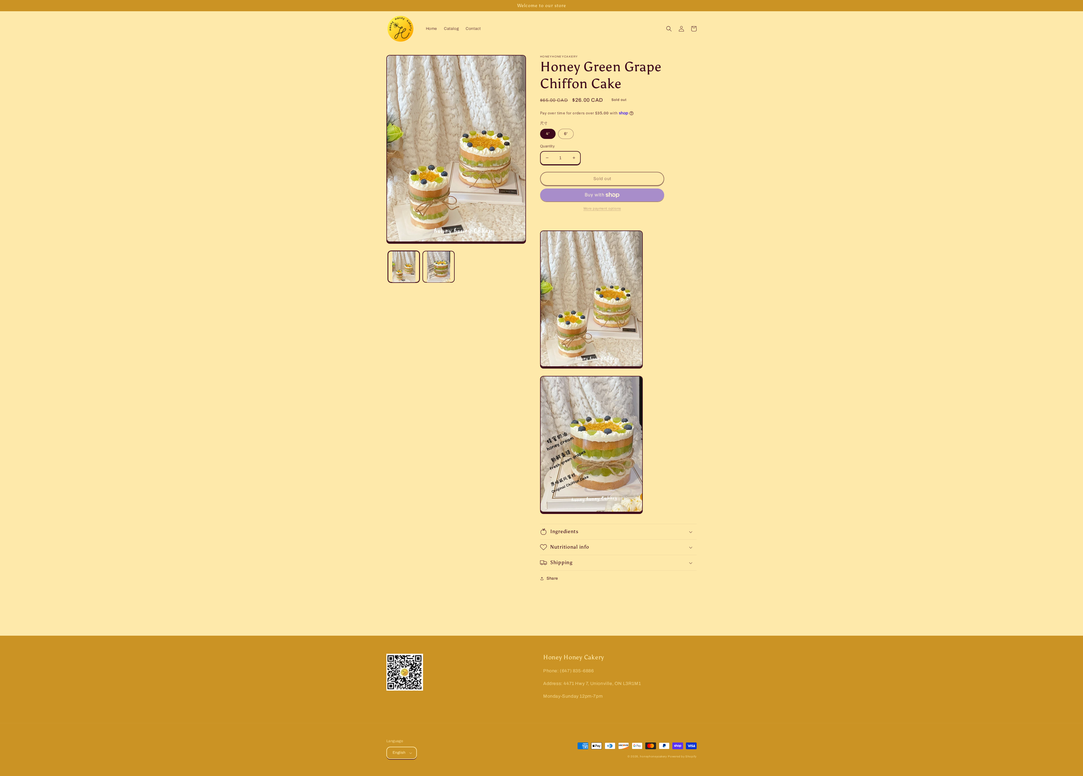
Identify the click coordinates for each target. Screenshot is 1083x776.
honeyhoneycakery (653, 756)
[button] (669, 29)
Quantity (547, 146)
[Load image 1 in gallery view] (404, 267)
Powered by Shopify (682, 756)
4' (548, 134)
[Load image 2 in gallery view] (438, 267)
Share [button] (552, 578)
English (399, 753)
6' (566, 134)
